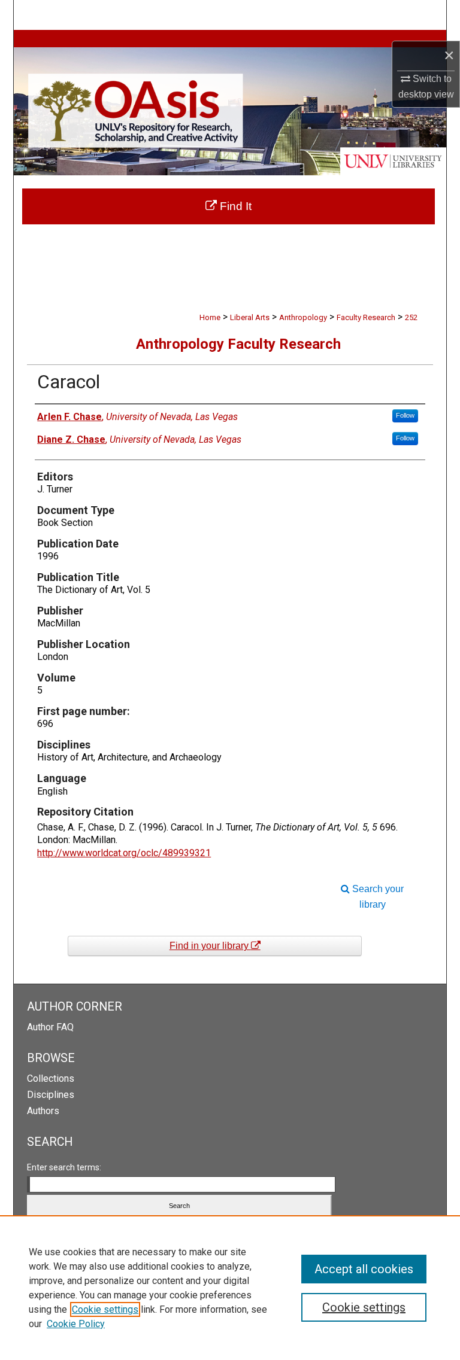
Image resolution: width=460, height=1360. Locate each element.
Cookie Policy (76, 1323)
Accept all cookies (363, 1269)
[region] (230, 1287)
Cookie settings (105, 1309)
